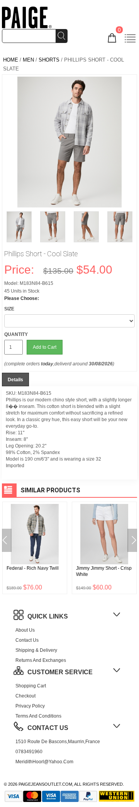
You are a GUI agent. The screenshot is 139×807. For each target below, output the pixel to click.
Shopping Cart (30, 686)
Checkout (25, 696)
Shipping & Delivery (36, 650)
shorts (49, 60)
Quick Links (47, 616)
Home (10, 60)
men (28, 60)
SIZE (9, 309)
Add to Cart (44, 347)
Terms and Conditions (38, 716)
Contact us (27, 640)
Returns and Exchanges (40, 660)
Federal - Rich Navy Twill (33, 568)
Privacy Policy (30, 706)
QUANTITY (16, 334)
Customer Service (60, 672)
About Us (25, 630)
